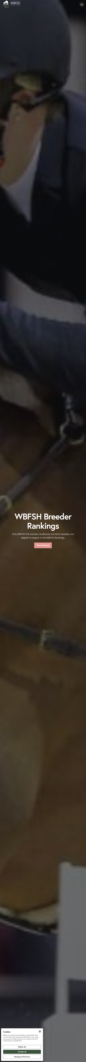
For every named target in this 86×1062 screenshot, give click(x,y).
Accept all (22, 1052)
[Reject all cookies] (40, 1031)
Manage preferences (22, 1057)
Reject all (22, 1047)
